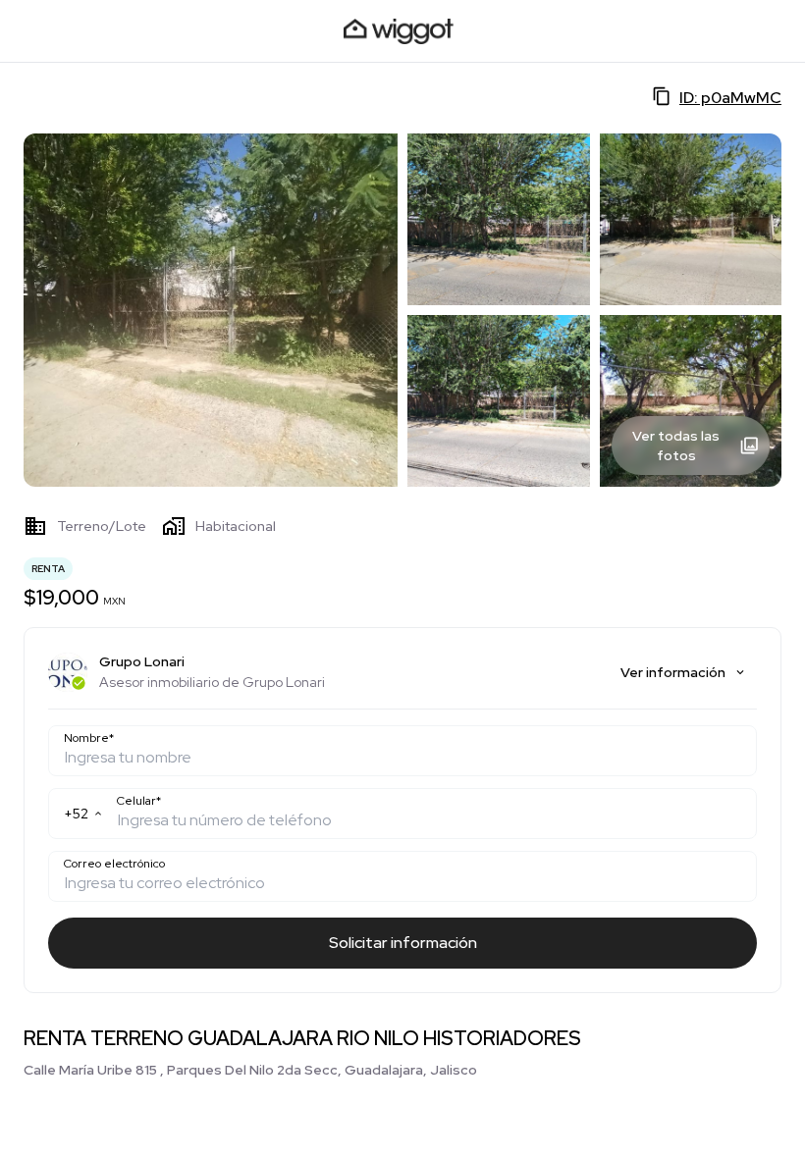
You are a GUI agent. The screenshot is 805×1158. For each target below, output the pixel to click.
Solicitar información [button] (403, 942)
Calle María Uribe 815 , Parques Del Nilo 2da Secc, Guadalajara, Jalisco (250, 1070)
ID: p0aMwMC (730, 97)
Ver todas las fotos (676, 445)
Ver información (672, 672)
